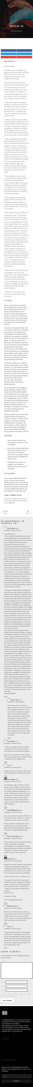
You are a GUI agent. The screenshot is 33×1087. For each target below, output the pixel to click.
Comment (4, 961)
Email (3, 986)
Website (3, 990)
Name (3, 982)
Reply (5, 697)
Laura (8, 926)
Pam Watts (10, 859)
